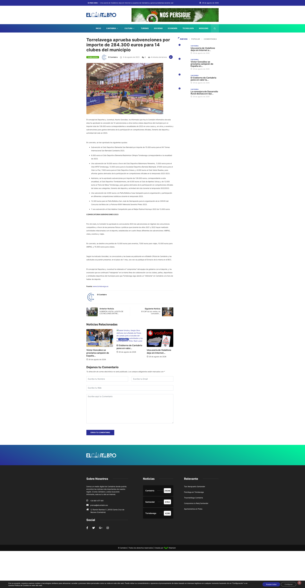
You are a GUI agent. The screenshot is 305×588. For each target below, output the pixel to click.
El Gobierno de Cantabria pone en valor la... (203, 78)
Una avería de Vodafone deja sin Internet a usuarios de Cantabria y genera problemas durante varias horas (140, 3)
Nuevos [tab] (184, 39)
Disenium (172, 548)
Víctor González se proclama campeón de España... (158, 353)
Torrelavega (93, 57)
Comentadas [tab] (210, 39)
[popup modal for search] (215, 28)
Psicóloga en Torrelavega (194, 492)
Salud (205, 37)
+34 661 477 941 (97, 501)
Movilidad (203, 28)
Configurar (289, 584)
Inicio (98, 28)
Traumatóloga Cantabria (193, 498)
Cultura (128, 28)
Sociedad (158, 28)
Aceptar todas (271, 584)
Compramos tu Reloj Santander (196, 503)
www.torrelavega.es (100, 286)
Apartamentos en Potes (193, 509)
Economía (172, 28)
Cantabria (111, 28)
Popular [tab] (195, 39)
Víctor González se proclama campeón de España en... (202, 63)
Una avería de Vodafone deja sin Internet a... (203, 49)
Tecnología (188, 28)
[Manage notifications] (299, 583)
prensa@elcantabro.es (99, 505)
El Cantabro (113, 57)
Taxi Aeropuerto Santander (194, 486)
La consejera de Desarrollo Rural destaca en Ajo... (204, 92)
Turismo (145, 28)
